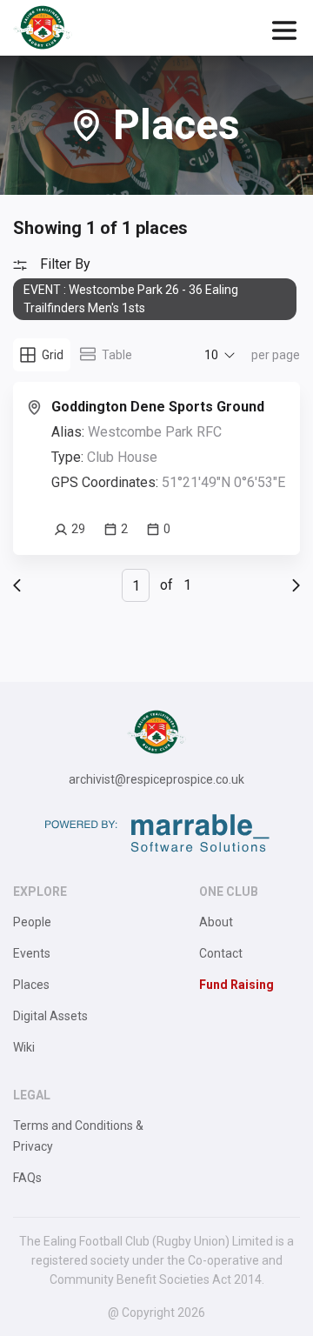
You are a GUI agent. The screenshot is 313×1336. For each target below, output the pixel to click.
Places (31, 985)
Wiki (24, 1047)
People (32, 922)
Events (31, 953)
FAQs (27, 1178)
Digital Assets (50, 1016)
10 (211, 355)
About (216, 922)
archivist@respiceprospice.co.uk (156, 779)
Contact (221, 953)
